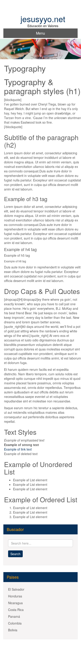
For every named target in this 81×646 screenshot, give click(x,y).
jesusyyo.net (42, 18)
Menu (40, 33)
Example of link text (18, 449)
